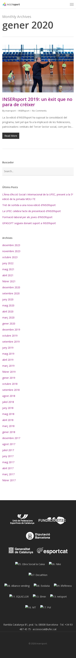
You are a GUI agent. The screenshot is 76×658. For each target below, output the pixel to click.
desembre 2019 (11, 329)
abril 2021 (7, 275)
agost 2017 (8, 444)
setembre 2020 (11, 293)
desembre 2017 (11, 438)
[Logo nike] (55, 565)
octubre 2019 (9, 335)
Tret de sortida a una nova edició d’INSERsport (29, 205)
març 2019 (8, 365)
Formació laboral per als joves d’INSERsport (27, 217)
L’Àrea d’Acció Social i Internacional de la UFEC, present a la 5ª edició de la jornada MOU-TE (37, 197)
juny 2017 (7, 456)
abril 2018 (7, 420)
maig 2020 (8, 305)
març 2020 (8, 317)
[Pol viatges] (45, 608)
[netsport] (58, 598)
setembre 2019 (11, 341)
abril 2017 (7, 468)
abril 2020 (7, 311)
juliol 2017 (8, 450)
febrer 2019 (9, 371)
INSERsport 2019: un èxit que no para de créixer (37, 102)
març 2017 (8, 474)
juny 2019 (7, 347)
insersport (10, 110)
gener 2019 (8, 377)
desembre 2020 (11, 287)
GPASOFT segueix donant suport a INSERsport (29, 223)
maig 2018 (8, 414)
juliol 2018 (8, 402)
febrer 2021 (9, 281)
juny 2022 (7, 263)
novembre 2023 (11, 251)
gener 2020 (8, 323)
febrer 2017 (9, 480)
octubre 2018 (9, 383)
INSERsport (23, 110)
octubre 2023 (9, 257)
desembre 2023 (11, 245)
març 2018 (8, 426)
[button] (72, 4)
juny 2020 (7, 299)
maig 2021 (8, 269)
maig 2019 (8, 353)
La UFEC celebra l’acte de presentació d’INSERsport (31, 211)
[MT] (30, 608)
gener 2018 (8, 432)
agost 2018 (8, 396)
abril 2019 (7, 359)
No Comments (39, 110)
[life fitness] (63, 587)
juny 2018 (7, 408)
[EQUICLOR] (19, 598)
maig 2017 (8, 462)
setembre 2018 (11, 390)
